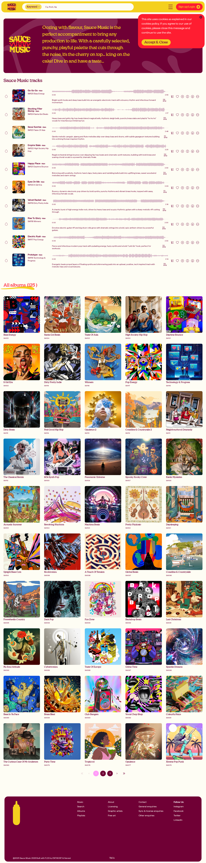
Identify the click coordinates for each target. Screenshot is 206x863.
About (111, 802)
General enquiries (148, 806)
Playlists (81, 815)
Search (80, 806)
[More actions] (198, 97)
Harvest (67, 858)
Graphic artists (115, 811)
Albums (81, 811)
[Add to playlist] (182, 97)
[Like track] (177, 97)
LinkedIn (178, 820)
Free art (112, 815)
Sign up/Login (187, 7)
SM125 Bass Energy (36, 93)
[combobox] (33, 7)
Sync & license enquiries (151, 811)
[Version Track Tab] (172, 97)
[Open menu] (170, 7)
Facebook (178, 811)
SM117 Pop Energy (36, 239)
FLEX (47, 858)
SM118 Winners (34, 221)
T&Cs (111, 858)
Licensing (113, 806)
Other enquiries (146, 815)
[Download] (193, 97)
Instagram (179, 806)
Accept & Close (156, 42)
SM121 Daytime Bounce (38, 166)
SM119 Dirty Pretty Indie (38, 203)
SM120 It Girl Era (35, 185)
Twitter (177, 815)
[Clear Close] (200, 17)
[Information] (187, 97)
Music (80, 802)
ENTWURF (57, 858)
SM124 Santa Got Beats (38, 114)
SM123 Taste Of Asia (36, 130)
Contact (142, 802)
